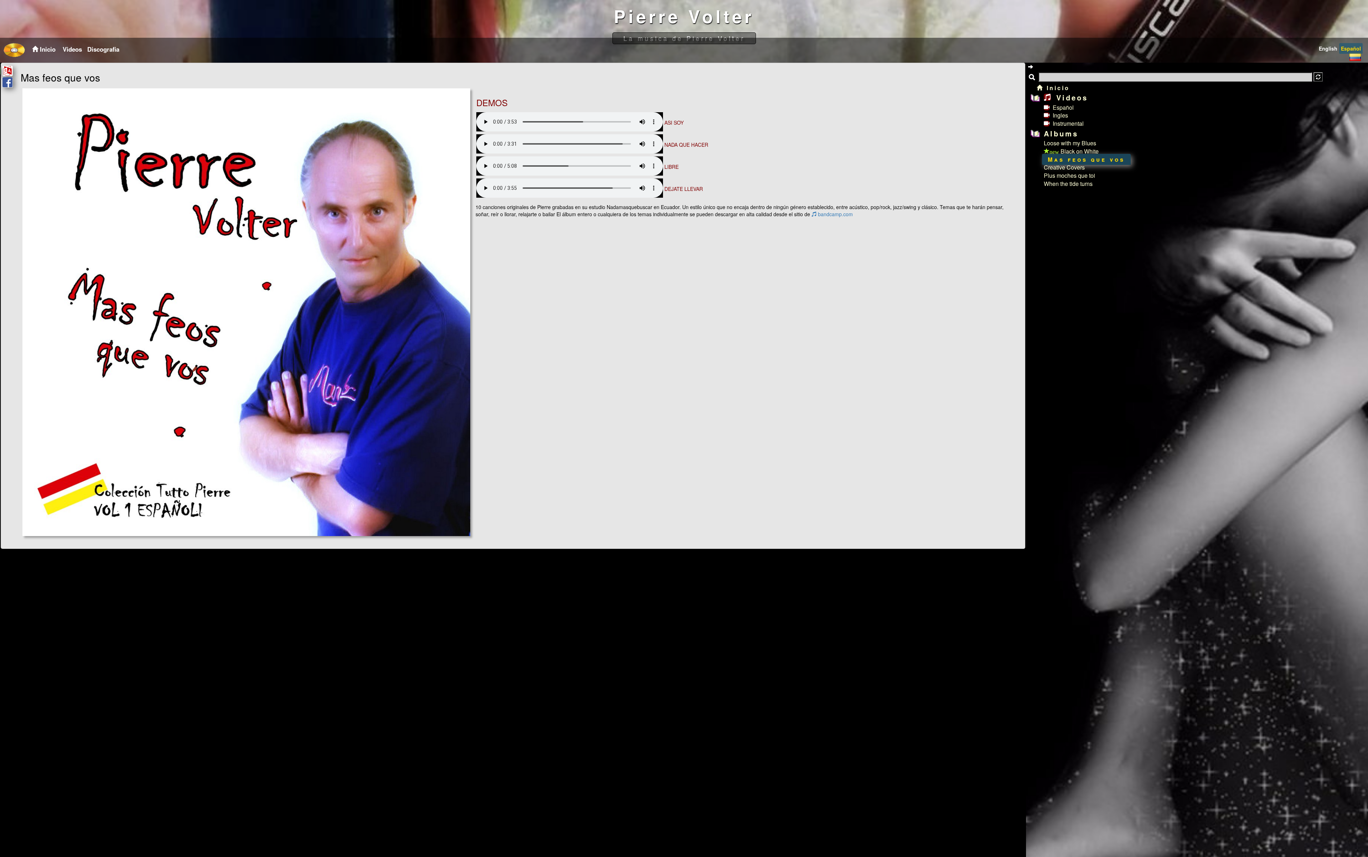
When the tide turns (1068, 184)
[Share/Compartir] (7, 82)
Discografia (103, 49)
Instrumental (1067, 123)
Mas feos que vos (1086, 159)
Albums (1061, 133)
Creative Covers (1064, 167)
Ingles (1059, 115)
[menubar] (90, 49)
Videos (72, 49)
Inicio (1057, 88)
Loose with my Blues (1070, 143)
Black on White (1074, 151)
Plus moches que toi (1069, 175)
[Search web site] (1318, 77)
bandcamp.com (835, 214)
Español (1351, 48)
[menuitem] (71, 49)
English (1328, 48)
